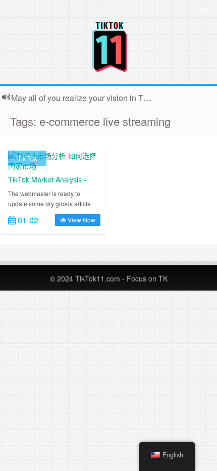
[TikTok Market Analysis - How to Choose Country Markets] (54, 160)
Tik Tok (27, 158)
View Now (80, 219)
